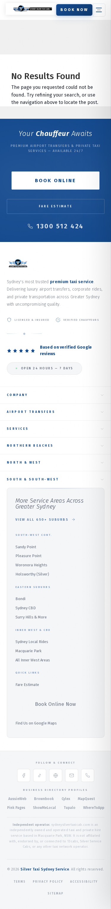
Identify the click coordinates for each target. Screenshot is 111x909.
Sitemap (56, 893)
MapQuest (86, 799)
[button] (98, 10)
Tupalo (69, 808)
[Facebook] (23, 775)
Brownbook (44, 799)
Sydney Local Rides (31, 641)
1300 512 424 (60, 226)
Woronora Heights (31, 565)
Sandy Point (25, 547)
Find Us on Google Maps (36, 723)
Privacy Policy (48, 882)
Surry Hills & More (31, 617)
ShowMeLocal (44, 808)
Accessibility (84, 882)
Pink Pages (16, 808)
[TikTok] (39, 775)
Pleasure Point (28, 556)
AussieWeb (17, 799)
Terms (20, 882)
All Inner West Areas (32, 660)
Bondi (20, 599)
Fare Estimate (56, 206)
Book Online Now (55, 704)
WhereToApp (93, 808)
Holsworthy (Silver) (32, 574)
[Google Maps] (55, 775)
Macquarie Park (28, 651)
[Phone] (87, 775)
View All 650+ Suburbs (42, 520)
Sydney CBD (25, 608)
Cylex (66, 799)
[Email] (71, 775)
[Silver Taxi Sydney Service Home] (31, 13)
